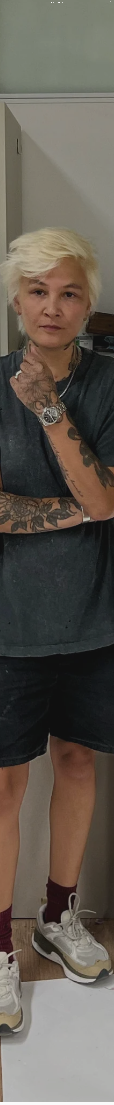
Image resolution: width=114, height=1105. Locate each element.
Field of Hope (57, 2)
